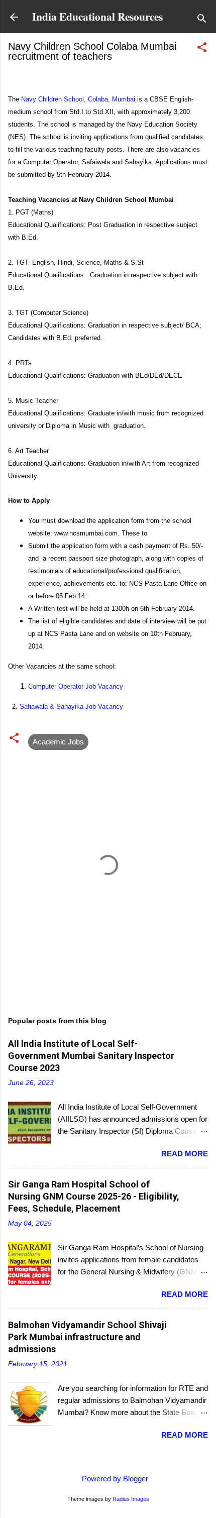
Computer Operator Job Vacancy (75, 686)
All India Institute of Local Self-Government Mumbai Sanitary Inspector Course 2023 (91, 1055)
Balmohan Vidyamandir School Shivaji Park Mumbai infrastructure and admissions (87, 1337)
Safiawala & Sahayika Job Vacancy (71, 706)
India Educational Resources (97, 16)
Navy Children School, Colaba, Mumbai (78, 99)
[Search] (202, 20)
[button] (202, 49)
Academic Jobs (58, 741)
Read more (184, 1153)
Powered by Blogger (114, 1478)
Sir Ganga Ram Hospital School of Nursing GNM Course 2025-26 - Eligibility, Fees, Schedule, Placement (93, 1196)
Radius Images (131, 1499)
